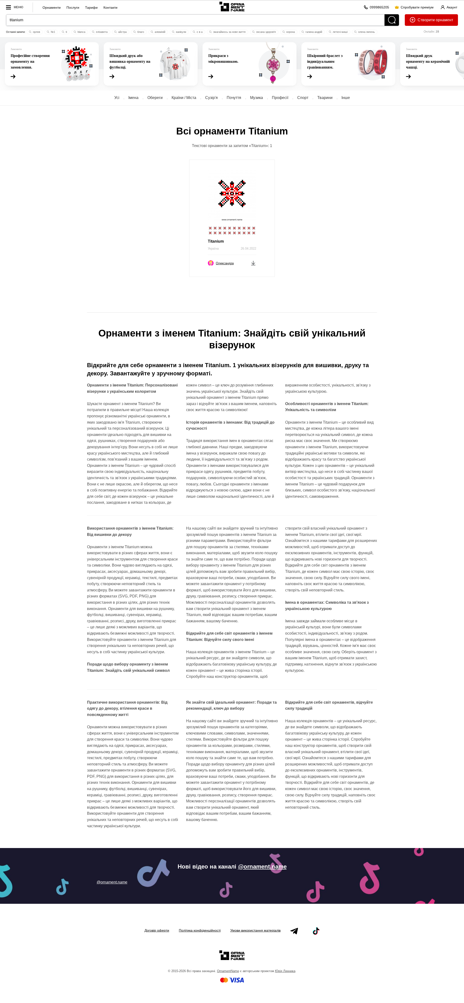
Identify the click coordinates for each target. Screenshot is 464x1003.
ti (66, 31)
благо (140, 31)
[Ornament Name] (232, 6)
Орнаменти (52, 7)
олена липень (366, 31)
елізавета (101, 31)
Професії (280, 98)
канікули (180, 31)
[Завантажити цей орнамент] (253, 263)
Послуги (72, 7)
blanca (81, 31)
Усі (116, 98)
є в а (199, 31)
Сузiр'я (211, 98)
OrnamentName (228, 971)
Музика (256, 98)
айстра (122, 31)
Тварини (325, 98)
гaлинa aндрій (313, 31)
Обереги (155, 98)
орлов (36, 31)
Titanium (216, 241)
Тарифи (91, 7)
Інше (345, 98)
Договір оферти (157, 930)
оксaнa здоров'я (265, 31)
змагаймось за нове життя (229, 31)
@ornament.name (262, 866)
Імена (133, 98)
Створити (426, 20)
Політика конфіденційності (200, 930)
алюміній (159, 31)
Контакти (110, 7)
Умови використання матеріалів (255, 930)
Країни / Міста (184, 98)
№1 (52, 31)
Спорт (302, 98)
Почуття (234, 98)
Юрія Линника (285, 971)
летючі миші (340, 31)
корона (290, 31)
